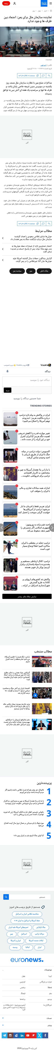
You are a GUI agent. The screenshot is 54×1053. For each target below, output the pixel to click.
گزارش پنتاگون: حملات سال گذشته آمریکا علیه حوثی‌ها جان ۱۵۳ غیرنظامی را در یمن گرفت (32, 260)
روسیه (15, 947)
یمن (34, 11)
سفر (50, 993)
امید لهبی (43, 65)
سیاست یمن (17, 271)
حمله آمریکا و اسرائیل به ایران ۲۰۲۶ (27, 920)
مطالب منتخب (43, 652)
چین (11, 934)
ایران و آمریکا (16, 940)
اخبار (45, 11)
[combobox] (27, 897)
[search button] (6, 897)
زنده (6, 3)
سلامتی (22, 987)
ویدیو (49, 999)
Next (50, 987)
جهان (39, 11)
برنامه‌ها (22, 999)
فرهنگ (23, 993)
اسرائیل (24, 934)
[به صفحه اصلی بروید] (44, 3)
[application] (27, 42)
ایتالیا (27, 947)
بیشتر (50, 1025)
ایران (39, 947)
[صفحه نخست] (51, 11)
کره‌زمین (22, 982)
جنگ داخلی (44, 271)
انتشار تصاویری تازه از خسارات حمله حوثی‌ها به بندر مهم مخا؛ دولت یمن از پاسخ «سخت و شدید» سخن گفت (31, 249)
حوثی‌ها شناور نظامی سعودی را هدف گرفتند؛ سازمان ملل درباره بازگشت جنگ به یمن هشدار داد (31, 238)
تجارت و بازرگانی (46, 982)
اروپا (50, 976)
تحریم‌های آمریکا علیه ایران (18, 927)
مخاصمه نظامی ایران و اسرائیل (27, 914)
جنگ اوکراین (41, 927)
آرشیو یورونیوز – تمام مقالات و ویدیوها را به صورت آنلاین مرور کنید (14, 1008)
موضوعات (48, 970)
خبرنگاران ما (47, 1005)
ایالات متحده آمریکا (36, 940)
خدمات (49, 1018)
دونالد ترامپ (39, 934)
